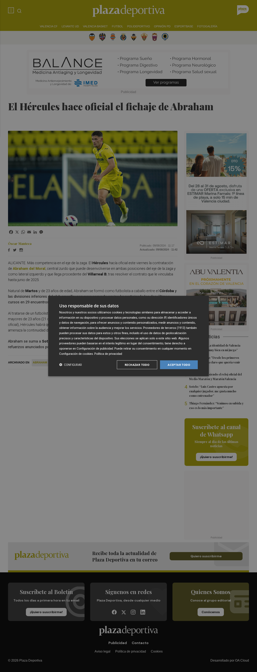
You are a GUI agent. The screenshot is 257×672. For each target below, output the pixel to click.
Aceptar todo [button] (179, 364)
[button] (70, 364)
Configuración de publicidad (95, 348)
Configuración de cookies (76, 353)
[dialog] (128, 336)
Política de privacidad (108, 353)
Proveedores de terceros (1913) (164, 328)
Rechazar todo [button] (137, 364)
